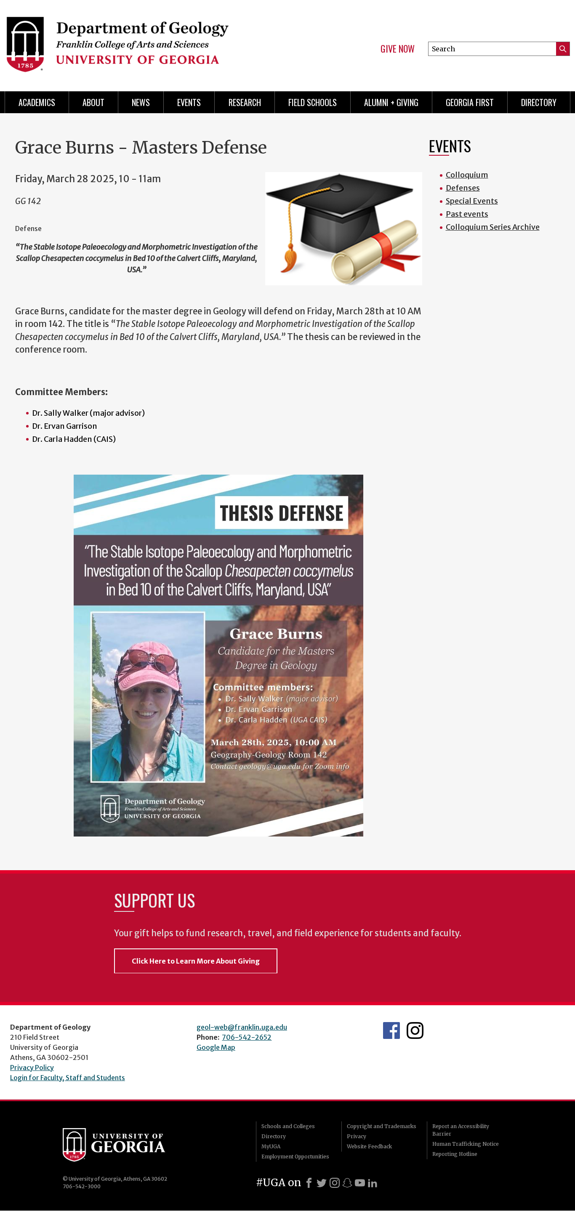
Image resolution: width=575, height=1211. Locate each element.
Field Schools (312, 102)
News (141, 102)
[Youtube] (360, 1183)
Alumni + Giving (391, 102)
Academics (37, 102)
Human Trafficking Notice (465, 1144)
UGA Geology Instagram (415, 1030)
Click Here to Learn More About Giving (196, 961)
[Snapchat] (347, 1183)
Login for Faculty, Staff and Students (67, 1077)
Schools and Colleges (288, 1126)
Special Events (472, 201)
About (93, 102)
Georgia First (470, 102)
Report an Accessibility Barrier (460, 1130)
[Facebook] (309, 1183)
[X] (322, 1183)
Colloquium (467, 175)
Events (189, 102)
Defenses (463, 188)
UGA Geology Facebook (391, 1030)
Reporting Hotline (454, 1154)
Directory (538, 102)
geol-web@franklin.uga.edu (242, 1027)
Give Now (398, 49)
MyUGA (270, 1146)
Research (245, 102)
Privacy (356, 1136)
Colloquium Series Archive (493, 227)
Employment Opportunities (295, 1156)
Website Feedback (369, 1146)
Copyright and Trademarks (381, 1126)
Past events (467, 214)
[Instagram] (335, 1183)
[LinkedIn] (372, 1183)
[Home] (141, 42)
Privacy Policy (32, 1067)
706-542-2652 (247, 1037)
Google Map (216, 1047)
